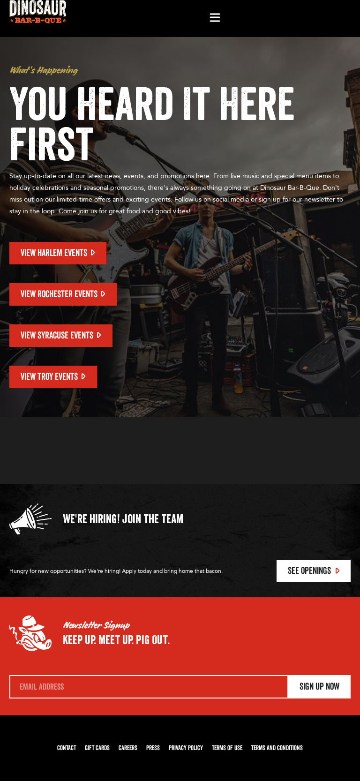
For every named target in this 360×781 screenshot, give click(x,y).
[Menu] (214, 18)
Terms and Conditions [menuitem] (277, 748)
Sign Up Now (319, 687)
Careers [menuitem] (128, 748)
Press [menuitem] (153, 748)
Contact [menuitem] (66, 748)
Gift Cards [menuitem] (97, 748)
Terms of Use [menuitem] (227, 748)
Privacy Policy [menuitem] (186, 748)
